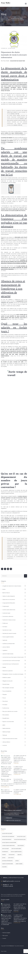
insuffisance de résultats (7, 203)
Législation (4, 650)
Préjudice (4, 694)
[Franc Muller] (6, 3)
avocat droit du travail (7, 833)
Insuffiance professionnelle (8, 643)
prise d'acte (11, 857)
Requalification (5, 718)
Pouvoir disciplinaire (6, 691)
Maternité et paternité (7, 670)
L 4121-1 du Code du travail (13, 304)
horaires (4, 854)
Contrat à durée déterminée (8, 609)
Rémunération (5, 714)
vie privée (4, 745)
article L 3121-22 (18, 125)
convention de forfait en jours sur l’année (14, 337)
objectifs (19, 854)
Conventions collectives (7, 616)
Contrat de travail (6, 613)
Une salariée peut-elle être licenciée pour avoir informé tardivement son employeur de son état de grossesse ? (20, 759)
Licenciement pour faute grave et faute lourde (13, 657)
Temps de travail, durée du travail (9, 738)
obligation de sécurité (7, 302)
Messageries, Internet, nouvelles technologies (12, 674)
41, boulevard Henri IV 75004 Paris (15, 877)
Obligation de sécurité (7, 681)
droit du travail (5, 848)
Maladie (4, 667)
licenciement (11, 854)
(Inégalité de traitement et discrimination (11, 586)
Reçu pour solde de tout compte (9, 711)
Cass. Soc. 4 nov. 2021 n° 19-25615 (18, 527)
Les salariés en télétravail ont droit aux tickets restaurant (20, 791)
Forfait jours (5, 623)
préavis (17, 860)
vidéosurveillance (6, 742)
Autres (3, 589)
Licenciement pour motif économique (11, 660)
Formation (4, 626)
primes (3, 857)
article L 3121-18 (15, 113)
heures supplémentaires (9, 179)
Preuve (4, 697)
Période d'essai (5, 684)
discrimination (21, 845)
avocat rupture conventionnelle (9, 842)
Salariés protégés (6, 731)
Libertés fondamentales (7, 653)
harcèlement (5, 851)
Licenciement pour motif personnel (10, 664)
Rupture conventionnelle (8, 721)
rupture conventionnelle (7, 863)
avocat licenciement (6, 839)
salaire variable (19, 863)
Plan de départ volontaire (8, 687)
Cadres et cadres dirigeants (8, 596)
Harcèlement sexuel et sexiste (9, 633)
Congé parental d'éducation (8, 603)
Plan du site (5, 935)
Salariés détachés (6, 728)
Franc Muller (12, 48)
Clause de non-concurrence (8, 599)
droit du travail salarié (16, 848)
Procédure (4, 704)
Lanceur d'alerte (6, 647)
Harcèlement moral (6, 630)
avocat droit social (21, 836)
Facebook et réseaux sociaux (8, 619)
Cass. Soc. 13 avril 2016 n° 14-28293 (9, 245)
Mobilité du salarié (6, 677)
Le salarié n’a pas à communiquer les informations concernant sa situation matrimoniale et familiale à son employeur (20, 770)
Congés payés (5, 606)
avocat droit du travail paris (8, 836)
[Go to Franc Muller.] (1, 17)
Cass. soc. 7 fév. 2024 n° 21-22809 (15, 319)
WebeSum (11, 945)
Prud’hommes (5, 708)
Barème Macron (6, 592)
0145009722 (9, 818)
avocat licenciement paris (20, 839)
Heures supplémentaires (8, 636)
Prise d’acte (5, 701)
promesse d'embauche (7, 860)
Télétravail (4, 735)
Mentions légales (6, 932)
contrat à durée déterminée (8, 845)
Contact (4, 938)
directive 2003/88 (5, 253)
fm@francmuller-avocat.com (13, 881)
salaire (3, 725)
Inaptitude (4, 640)
